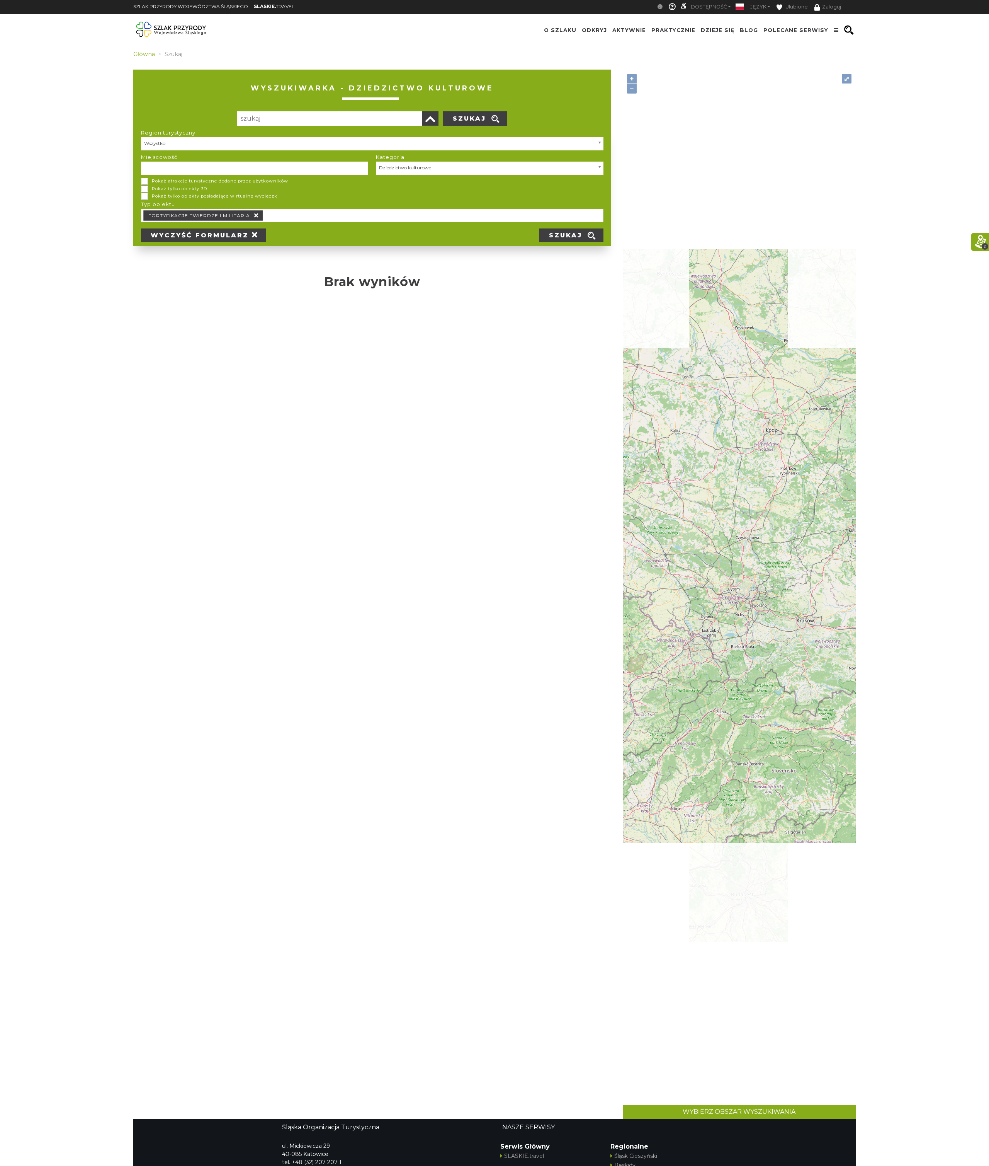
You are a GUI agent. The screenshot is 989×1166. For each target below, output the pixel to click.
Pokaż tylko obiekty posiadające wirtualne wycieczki (215, 196)
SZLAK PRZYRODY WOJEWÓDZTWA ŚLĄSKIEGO (190, 6)
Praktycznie (673, 30)
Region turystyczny (168, 133)
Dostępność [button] (709, 7)
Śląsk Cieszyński (635, 1155)
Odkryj (594, 30)
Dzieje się (717, 30)
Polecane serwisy (795, 30)
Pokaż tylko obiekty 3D (179, 188)
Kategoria (390, 157)
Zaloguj (831, 7)
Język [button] (758, 7)
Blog (749, 30)
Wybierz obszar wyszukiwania (739, 1111)
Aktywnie (629, 30)
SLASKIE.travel (524, 1155)
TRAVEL (274, 6)
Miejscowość (159, 157)
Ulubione (796, 7)
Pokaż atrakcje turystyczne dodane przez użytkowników (220, 181)
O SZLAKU (560, 30)
